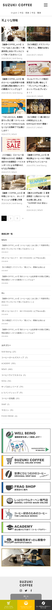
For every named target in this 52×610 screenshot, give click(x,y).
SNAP (5, 404)
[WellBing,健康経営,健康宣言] (26, 428)
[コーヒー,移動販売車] (26, 534)
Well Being (9, 351)
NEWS (7, 369)
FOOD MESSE (9, 416)
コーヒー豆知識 (11, 398)
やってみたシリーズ (12, 386)
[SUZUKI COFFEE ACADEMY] (26, 521)
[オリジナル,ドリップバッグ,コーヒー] (26, 468)
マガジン (7, 410)
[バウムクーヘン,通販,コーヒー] (26, 494)
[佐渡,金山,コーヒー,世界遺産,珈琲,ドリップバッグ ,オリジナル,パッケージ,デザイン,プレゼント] (26, 548)
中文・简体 (24, 13)
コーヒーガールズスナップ (15, 357)
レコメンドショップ (12, 392)
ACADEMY (9, 363)
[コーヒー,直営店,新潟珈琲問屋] (26, 481)
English (14, 13)
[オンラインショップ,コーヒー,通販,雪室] (26, 455)
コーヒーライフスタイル (14, 375)
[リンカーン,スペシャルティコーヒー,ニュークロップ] (26, 508)
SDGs (6, 381)
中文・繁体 (36, 13)
